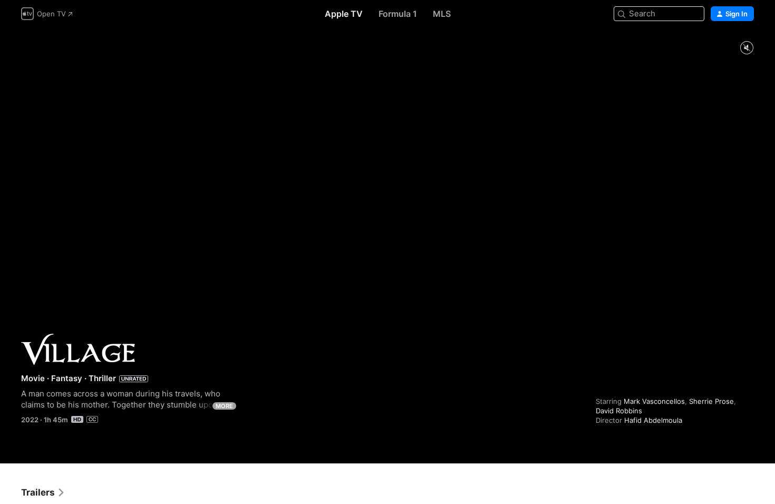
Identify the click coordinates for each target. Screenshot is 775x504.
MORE (224, 406)
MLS (442, 13)
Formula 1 (398, 13)
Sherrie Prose (711, 401)
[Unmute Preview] (746, 48)
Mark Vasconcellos (654, 401)
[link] (43, 492)
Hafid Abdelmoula (653, 420)
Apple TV (344, 13)
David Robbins (619, 410)
